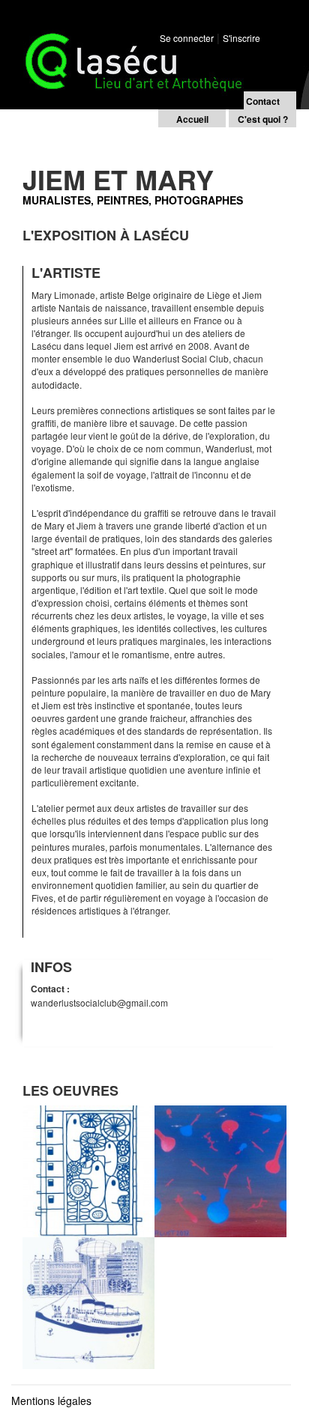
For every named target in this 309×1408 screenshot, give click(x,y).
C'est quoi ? (263, 119)
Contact (263, 101)
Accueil (192, 119)
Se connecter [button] (187, 37)
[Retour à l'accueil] (127, 44)
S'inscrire (241, 37)
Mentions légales (51, 1400)
